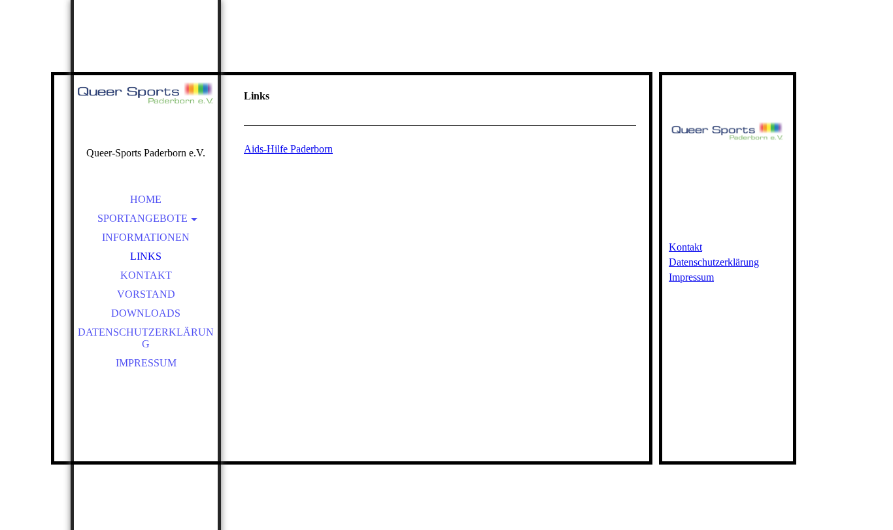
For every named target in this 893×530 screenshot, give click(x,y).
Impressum (146, 362)
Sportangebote (142, 218)
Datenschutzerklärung (146, 338)
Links (145, 256)
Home (145, 199)
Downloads (145, 313)
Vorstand (146, 294)
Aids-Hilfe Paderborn (288, 148)
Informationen (146, 237)
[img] (146, 92)
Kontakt (146, 275)
